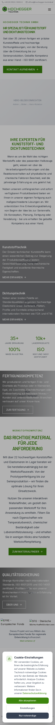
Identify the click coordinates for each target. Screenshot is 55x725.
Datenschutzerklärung (34, 693)
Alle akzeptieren (27, 700)
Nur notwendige (27, 715)
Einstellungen (27, 708)
